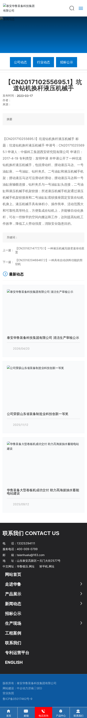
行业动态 (43, 62)
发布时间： (10, 95)
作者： (7, 100)
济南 (31, 688)
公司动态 (20, 62)
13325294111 (26, 543)
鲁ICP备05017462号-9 (17, 698)
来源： (7, 104)
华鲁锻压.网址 (26, 566)
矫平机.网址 (46, 566)
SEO (39, 688)
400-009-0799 (27, 549)
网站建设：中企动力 (15, 688)
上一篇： (8, 250)
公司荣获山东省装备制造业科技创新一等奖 (37, 414)
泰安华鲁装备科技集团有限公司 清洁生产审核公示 (43, 338)
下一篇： (8, 262)
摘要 (9, 119)
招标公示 (66, 62)
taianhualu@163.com (31, 555)
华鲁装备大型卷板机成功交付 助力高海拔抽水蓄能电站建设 (43, 491)
